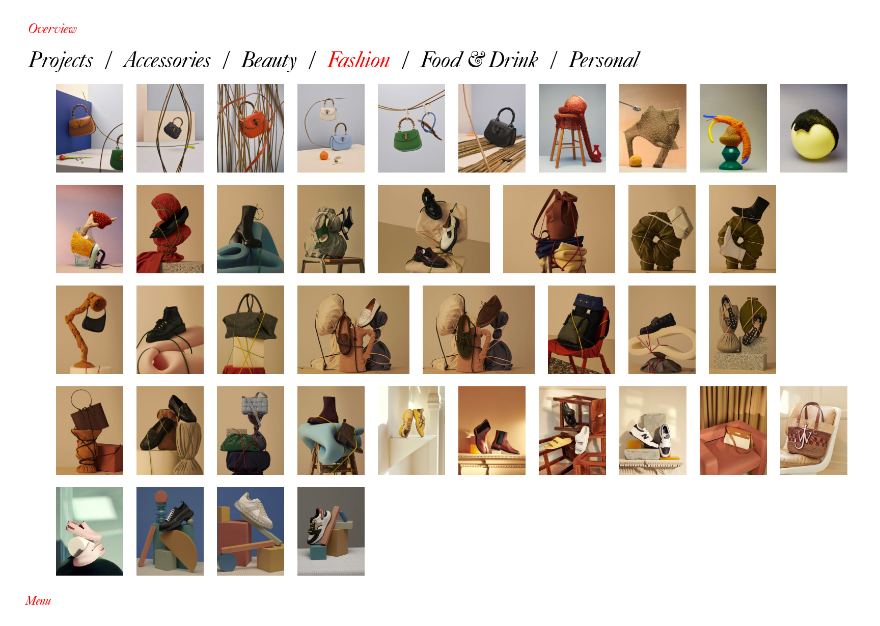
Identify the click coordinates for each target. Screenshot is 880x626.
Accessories (167, 59)
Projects (60, 59)
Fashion (358, 59)
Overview (52, 28)
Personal (603, 59)
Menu (37, 601)
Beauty (269, 59)
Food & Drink (479, 59)
